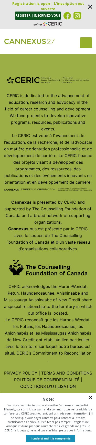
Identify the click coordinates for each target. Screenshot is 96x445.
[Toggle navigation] (86, 42)
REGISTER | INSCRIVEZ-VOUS (38, 15)
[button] (48, 14)
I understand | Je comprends (50, 438)
